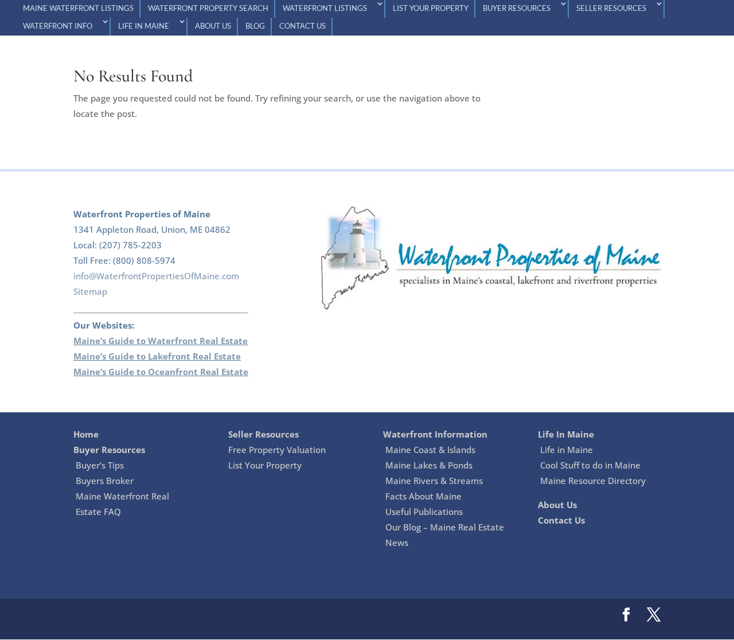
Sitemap (90, 291)
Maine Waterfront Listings (78, 9)
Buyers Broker (105, 480)
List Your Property (430, 9)
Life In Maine (143, 26)
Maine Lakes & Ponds (429, 465)
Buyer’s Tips (100, 465)
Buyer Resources (516, 9)
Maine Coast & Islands (430, 449)
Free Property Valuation (277, 449)
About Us (213, 26)
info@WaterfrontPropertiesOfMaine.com (156, 276)
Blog (255, 26)
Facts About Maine (423, 496)
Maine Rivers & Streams (434, 480)
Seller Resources (611, 9)
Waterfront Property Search (208, 9)
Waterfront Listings (325, 9)
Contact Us (302, 26)
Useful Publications (424, 511)
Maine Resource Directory (593, 480)
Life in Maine (566, 449)
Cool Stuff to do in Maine (590, 465)
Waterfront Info (57, 26)
